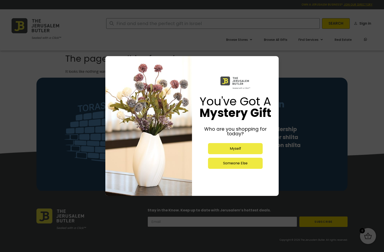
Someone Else (235, 163)
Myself (235, 148)
